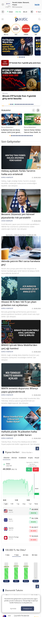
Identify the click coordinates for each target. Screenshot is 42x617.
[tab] (17, 57)
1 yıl (30, 504)
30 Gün (25, 555)
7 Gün (16, 555)
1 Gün (7, 555)
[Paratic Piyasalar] (37, 448)
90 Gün (34, 555)
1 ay (18, 504)
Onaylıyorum (27, 608)
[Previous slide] (33, 110)
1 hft (12, 504)
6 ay (24, 504)
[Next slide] (38, 110)
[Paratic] (21, 19)
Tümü (36, 504)
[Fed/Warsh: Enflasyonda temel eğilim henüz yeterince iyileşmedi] (17, 46)
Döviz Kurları (27, 452)
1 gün (6, 504)
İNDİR (37, 5)
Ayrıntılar (13, 609)
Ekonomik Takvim (14, 590)
